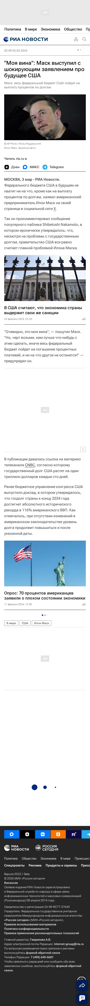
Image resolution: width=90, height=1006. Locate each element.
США (25, 623)
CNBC (30, 465)
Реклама (35, 865)
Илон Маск (41, 623)
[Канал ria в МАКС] (11, 834)
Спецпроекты (14, 865)
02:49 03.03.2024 (15, 50)
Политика (11, 858)
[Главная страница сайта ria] (25, 39)
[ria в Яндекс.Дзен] (27, 834)
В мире (11, 623)
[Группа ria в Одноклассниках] (58, 834)
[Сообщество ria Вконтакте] (42, 834)
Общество (29, 858)
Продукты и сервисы (61, 865)
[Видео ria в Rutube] (73, 834)
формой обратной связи (43, 952)
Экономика (48, 858)
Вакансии (11, 882)
